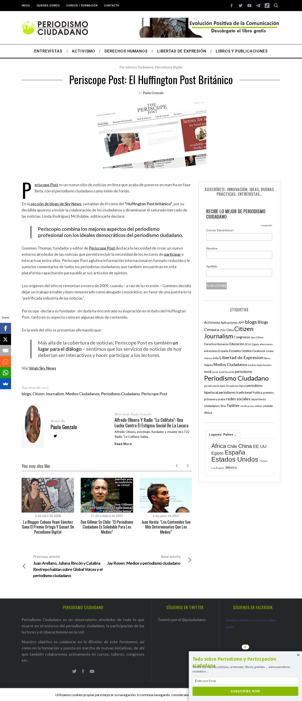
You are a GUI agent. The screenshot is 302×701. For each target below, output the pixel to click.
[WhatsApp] (5, 372)
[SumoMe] (5, 383)
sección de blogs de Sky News (55, 203)
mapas (208, 365)
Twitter (233, 405)
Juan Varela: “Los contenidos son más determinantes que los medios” (166, 527)
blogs (26, 393)
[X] (5, 339)
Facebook (258, 351)
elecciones (266, 344)
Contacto (111, 5)
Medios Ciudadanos (82, 393)
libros (267, 358)
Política (257, 392)
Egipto (255, 344)
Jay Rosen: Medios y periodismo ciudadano (143, 560)
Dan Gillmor (257, 337)
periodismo (243, 372)
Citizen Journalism (48, 393)
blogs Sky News (42, 368)
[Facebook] (5, 328)
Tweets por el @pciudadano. (182, 619)
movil (207, 372)
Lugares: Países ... (223, 434)
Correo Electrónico (220, 230)
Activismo (212, 322)
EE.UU (248, 344)
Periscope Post (46, 184)
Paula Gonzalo (153, 92)
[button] (245, 662)
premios (268, 392)
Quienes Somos (48, 5)
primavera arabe (214, 399)
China (230, 330)
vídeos (258, 406)
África (208, 412)
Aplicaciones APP (232, 322)
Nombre (212, 248)
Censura (211, 329)
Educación (236, 344)
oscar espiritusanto (223, 371)
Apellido (211, 266)
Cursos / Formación (81, 5)
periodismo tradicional (235, 392)
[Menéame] (5, 361)
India (216, 358)
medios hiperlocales (259, 365)
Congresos (242, 337)
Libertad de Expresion (241, 357)
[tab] (223, 434)
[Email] (5, 350)
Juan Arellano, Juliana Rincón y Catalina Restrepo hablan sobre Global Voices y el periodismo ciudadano (68, 566)
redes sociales (238, 398)
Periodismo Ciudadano (137, 67)
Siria (223, 406)
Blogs (263, 322)
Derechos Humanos (216, 344)
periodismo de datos (215, 385)
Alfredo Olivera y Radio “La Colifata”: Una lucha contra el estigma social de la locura (151, 422)
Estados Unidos (240, 351)
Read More (123, 443)
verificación (247, 406)
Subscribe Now (245, 691)
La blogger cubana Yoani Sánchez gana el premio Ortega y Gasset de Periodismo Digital (48, 527)
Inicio (26, 5)
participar (173, 254)
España (223, 351)
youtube (268, 406)
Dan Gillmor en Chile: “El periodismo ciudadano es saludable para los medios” (107, 527)
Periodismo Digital (168, 67)
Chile (223, 329)
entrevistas (211, 351)
